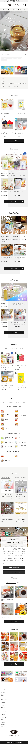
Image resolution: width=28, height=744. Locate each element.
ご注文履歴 (3, 711)
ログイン (3, 704)
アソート (19, 57)
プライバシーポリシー (5, 726)
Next (27, 70)
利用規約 (3, 722)
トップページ (4, 692)
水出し (3, 57)
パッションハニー (9, 57)
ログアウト (3, 705)
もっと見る (14, 141)
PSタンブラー (4, 59)
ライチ (15, 57)
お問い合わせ (4, 721)
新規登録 (3, 702)
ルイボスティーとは (14, 572)
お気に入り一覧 (4, 709)
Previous (1, 70)
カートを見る (4, 707)
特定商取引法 (4, 724)
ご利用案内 (3, 717)
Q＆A (2, 719)
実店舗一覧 (3, 695)
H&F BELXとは (14, 567)
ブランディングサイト (5, 694)
